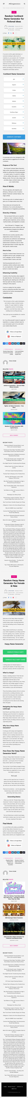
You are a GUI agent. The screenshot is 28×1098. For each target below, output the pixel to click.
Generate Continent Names (14, 137)
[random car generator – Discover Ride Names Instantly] (14, 377)
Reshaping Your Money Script (14, 494)
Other (14, 12)
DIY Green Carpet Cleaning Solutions (14, 470)
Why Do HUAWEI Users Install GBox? (14, 508)
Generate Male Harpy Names (15, 660)
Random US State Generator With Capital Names (14, 427)
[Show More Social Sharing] (16, 33)
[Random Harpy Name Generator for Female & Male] (14, 608)
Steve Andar (11, 26)
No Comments (20, 28)
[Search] (24, 3)
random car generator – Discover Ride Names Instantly (14, 386)
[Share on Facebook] (9, 33)
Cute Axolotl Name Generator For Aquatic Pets (19, 353)
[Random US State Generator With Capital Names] (14, 418)
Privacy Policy (11, 1086)
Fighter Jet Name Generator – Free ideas (14, 406)
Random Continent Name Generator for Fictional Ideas (19, 862)
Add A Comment (14, 435)
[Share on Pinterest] (13, 33)
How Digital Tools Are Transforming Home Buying (14, 463)
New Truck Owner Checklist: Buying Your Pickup (14, 502)
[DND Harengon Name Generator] (14, 910)
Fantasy (14, 576)
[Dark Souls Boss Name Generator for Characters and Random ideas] (14, 928)
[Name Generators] (14, 3)
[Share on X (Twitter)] (11, 33)
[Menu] (4, 3)
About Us (14, 1088)
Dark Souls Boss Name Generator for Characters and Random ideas (14, 937)
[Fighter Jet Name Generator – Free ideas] (14, 398)
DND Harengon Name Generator (14, 918)
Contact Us (20, 1086)
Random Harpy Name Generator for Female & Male (8, 353)
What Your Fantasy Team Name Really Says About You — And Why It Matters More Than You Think (14, 897)
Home (4, 7)
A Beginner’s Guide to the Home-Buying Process (14, 505)
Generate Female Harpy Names (15, 653)
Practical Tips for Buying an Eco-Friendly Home (14, 473)
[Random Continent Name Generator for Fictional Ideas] (14, 43)
